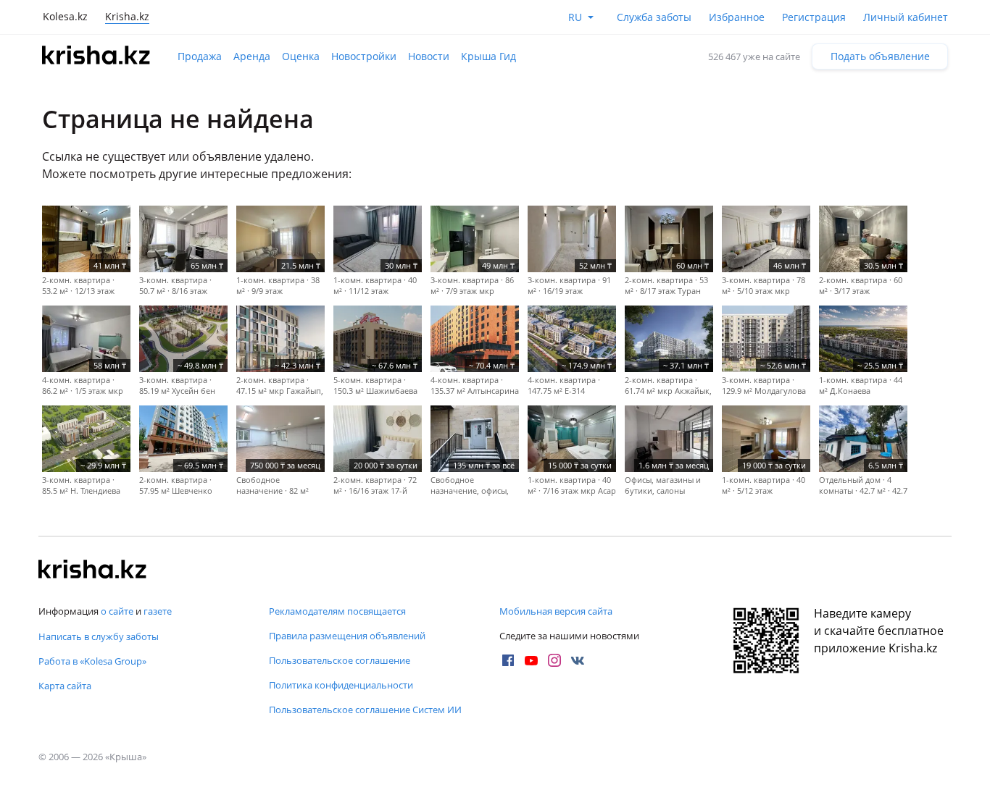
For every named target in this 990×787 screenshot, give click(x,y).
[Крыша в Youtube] (531, 660)
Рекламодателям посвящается (337, 611)
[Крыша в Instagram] (554, 660)
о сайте (117, 611)
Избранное (737, 17)
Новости (428, 56)
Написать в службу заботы (98, 636)
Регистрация (814, 17)
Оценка (301, 56)
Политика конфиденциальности (341, 684)
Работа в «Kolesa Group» (92, 661)
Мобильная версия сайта (555, 611)
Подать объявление (880, 56)
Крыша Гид (488, 56)
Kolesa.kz (65, 16)
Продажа (200, 56)
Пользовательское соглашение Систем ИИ (365, 709)
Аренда (251, 56)
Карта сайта (64, 685)
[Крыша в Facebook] (508, 660)
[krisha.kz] (92, 570)
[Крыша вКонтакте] (577, 660)
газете (157, 611)
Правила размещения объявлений (347, 635)
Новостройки (363, 56)
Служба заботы (654, 17)
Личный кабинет (905, 17)
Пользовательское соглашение (339, 660)
